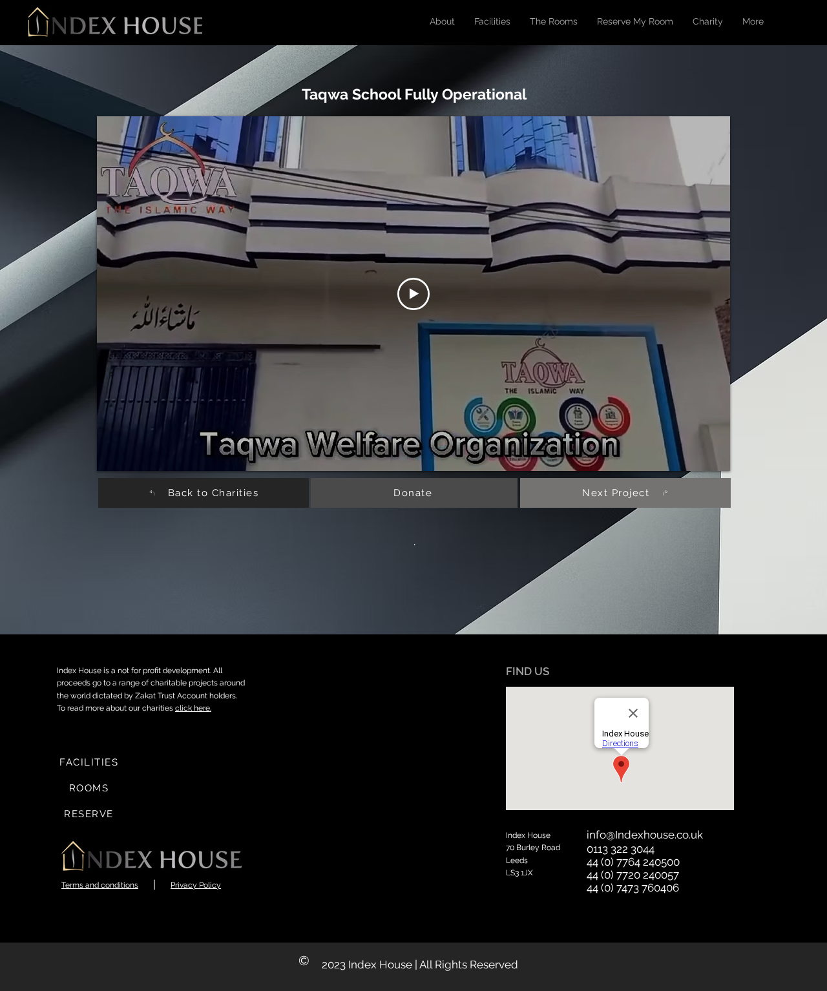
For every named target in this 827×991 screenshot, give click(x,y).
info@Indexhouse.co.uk (645, 834)
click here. (193, 708)
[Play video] (413, 294)
